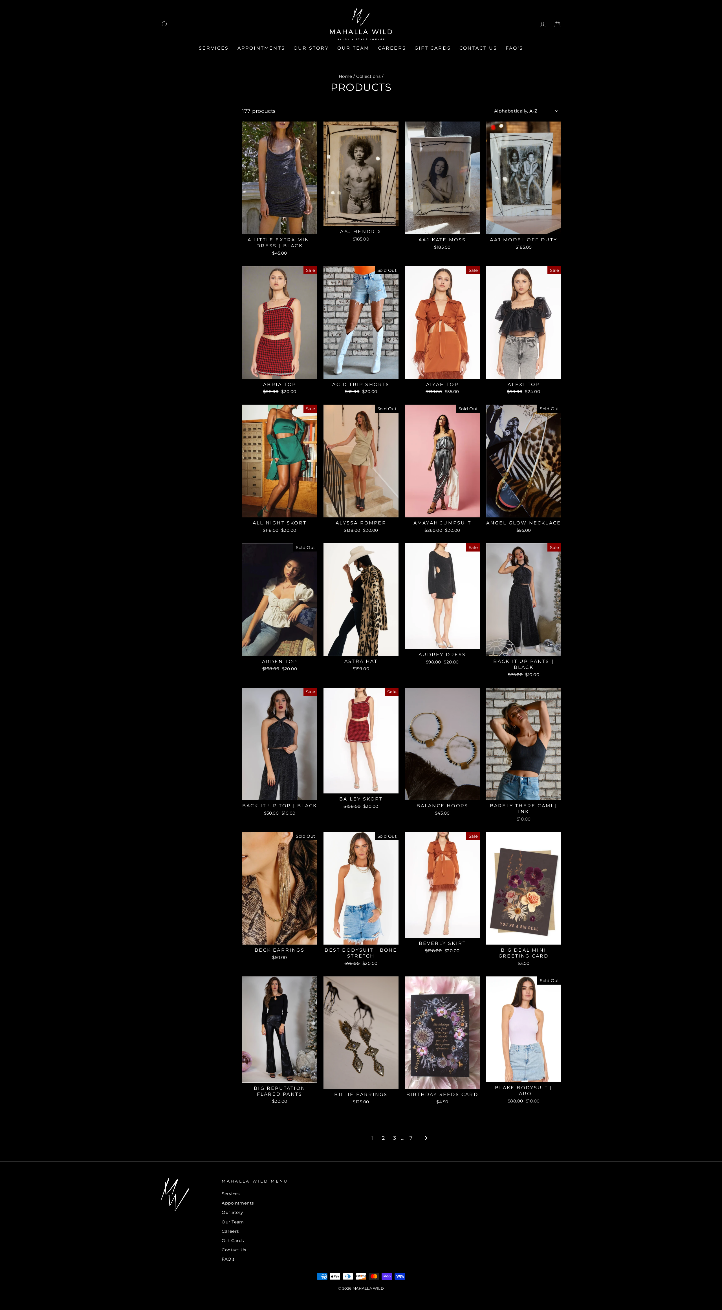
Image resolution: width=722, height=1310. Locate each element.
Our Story (311, 48)
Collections (368, 76)
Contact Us (478, 48)
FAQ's (514, 48)
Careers (392, 48)
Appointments (261, 48)
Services (214, 48)
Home (345, 76)
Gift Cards (433, 48)
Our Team (353, 48)
